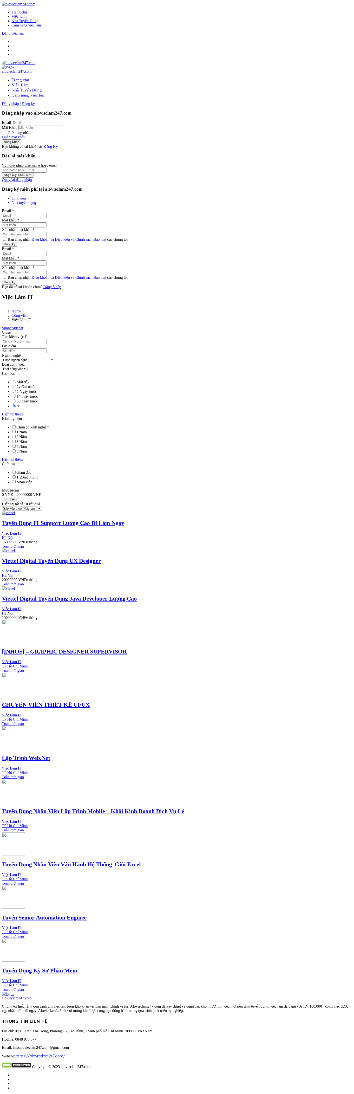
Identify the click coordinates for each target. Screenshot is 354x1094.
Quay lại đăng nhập (17, 180)
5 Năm (21, 451)
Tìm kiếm (10, 499)
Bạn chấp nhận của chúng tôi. (68, 239)
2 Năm (21, 437)
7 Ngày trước (27, 391)
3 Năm (21, 442)
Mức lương (10, 490)
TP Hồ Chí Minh (15, 666)
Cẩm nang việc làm (26, 25)
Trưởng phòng (27, 477)
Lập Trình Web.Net (26, 758)
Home (16, 311)
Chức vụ (8, 464)
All (19, 406)
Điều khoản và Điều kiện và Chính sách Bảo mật (69, 239)
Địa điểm (9, 346)
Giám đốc (23, 472)
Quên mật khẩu (13, 137)
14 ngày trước (27, 396)
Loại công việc (13, 364)
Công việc (19, 315)
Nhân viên (24, 482)
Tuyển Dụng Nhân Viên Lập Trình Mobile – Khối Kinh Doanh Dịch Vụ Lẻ (93, 811)
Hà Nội (7, 538)
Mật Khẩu (9, 127)
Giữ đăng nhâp (19, 133)
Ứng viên (19, 198)
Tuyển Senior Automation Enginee (44, 917)
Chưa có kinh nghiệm (32, 427)
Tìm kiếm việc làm (16, 337)
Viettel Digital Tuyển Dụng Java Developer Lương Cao (69, 599)
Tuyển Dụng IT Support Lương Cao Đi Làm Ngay (63, 523)
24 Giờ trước (26, 387)
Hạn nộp (8, 373)
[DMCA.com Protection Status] (16, 1067)
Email (6, 122)
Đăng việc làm (13, 33)
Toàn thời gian (13, 546)
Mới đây (23, 382)
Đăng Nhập (52, 287)
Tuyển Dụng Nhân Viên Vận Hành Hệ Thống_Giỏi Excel (71, 864)
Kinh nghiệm (12, 418)
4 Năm (21, 446)
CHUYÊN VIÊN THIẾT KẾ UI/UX (46, 705)
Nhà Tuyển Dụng (25, 21)
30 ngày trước (27, 401)
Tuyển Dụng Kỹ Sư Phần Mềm (39, 970)
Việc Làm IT (11, 533)
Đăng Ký (51, 146)
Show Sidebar (12, 328)
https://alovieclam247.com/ (40, 1056)
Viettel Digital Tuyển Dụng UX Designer (51, 561)
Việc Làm (19, 16)
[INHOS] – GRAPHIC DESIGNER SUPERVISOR (64, 651)
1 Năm (21, 432)
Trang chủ (19, 12)
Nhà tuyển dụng (24, 203)
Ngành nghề (11, 355)
